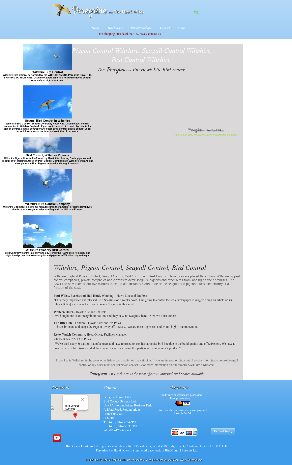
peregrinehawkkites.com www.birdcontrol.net (177, 460)
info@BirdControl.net (117, 430)
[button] (196, 11)
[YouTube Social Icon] (57, 438)
